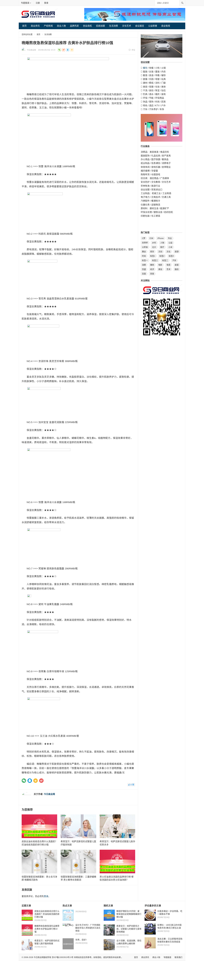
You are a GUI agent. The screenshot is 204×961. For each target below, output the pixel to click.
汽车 (174, 260)
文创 (160, 251)
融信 (177, 269)
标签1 (152, 256)
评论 (133, 50)
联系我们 (178, 957)
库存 (152, 251)
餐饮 (145, 68)
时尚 (144, 256)
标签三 (155, 260)
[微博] (41, 780)
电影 (160, 265)
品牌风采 (74, 26)
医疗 (162, 247)
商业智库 (165, 26)
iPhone (161, 238)
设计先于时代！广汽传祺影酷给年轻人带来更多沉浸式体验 (87, 928)
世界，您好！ (81, 940)
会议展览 (139, 26)
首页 (24, 26)
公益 (170, 243)
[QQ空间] (35, 780)
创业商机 (87, 26)
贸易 (152, 274)
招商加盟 (100, 26)
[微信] (24, 780)
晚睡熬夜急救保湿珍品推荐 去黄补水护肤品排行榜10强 (46, 929)
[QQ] (29, 780)
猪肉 (152, 265)
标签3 (171, 256)
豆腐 (144, 274)
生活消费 (113, 26)
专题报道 (25, 3)
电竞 (168, 265)
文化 (168, 251)
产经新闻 (48, 26)
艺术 (168, 269)
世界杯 (145, 243)
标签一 (145, 260)
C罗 (143, 238)
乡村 (154, 243)
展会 (144, 251)
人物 (162, 243)
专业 (170, 238)
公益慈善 (152, 26)
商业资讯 (35, 26)
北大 (154, 247)
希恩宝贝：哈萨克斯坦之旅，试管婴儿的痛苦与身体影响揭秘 (128, 929)
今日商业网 (31, 50)
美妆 (160, 269)
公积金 (145, 247)
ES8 (151, 238)
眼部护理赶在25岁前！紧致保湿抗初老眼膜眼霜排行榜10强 (128, 914)
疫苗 (177, 265)
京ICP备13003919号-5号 (62, 957)
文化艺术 (126, 26)
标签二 (165, 260)
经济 (152, 269)
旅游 (177, 251)
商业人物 (61, 26)
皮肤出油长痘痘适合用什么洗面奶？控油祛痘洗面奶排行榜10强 (46, 914)
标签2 (161, 256)
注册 (38, 3)
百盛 (144, 269)
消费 (144, 265)
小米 (170, 247)
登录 (46, 3)
